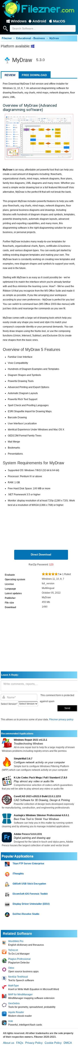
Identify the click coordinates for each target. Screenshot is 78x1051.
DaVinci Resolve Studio (26, 914)
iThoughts (18, 873)
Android (39, 21)
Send (67, 708)
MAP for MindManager (20, 994)
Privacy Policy (34, 1042)
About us (8, 1042)
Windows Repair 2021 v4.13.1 (30, 739)
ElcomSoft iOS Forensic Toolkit (30, 893)
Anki (10, 1021)
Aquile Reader (16, 1012)
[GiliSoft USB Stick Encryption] (8, 884)
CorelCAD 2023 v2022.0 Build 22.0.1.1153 (37, 796)
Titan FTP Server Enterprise (28, 863)
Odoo (11, 967)
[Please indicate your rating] (43, 574)
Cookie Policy (53, 1042)
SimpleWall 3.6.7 (23, 758)
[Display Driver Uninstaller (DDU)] (8, 904)
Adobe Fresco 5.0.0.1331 (28, 834)
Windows (19, 21)
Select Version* (9, 703)
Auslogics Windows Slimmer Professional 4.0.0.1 (41, 815)
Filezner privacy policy (61, 719)
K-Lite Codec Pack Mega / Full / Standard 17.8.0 (40, 777)
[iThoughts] (8, 874)
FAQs (19, 1042)
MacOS (59, 21)
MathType (13, 985)
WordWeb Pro (15, 941)
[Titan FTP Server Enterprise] (8, 864)
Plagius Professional (19, 959)
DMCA (68, 1042)
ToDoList (13, 950)
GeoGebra (14, 1003)
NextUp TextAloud (18, 976)
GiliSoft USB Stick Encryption (29, 883)
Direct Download (41, 554)
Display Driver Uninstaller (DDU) (31, 904)
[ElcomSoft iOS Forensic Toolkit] (8, 894)
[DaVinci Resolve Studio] (8, 914)
